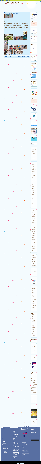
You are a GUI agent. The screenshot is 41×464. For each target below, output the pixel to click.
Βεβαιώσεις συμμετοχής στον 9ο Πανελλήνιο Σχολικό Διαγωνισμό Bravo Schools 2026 (34, 150)
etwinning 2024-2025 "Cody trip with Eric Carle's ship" (34, 170)
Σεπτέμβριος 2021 (33, 242)
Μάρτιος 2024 (33, 225)
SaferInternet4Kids (33, 178)
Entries (33, 421)
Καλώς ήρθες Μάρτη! (7, 56)
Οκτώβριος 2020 (33, 248)
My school (33, 443)
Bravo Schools (33, 163)
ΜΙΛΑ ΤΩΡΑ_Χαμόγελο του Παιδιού (34, 196)
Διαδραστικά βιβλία (33, 295)
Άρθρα (35, 375)
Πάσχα (36, 384)
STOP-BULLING (33, 322)
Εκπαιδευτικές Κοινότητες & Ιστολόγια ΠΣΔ (33, 423)
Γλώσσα (14, 432)
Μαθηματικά (33, 194)
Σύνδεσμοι (33, 203)
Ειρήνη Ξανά (33, 188)
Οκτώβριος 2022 (33, 235)
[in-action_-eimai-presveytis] (34, 95)
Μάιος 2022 (33, 237)
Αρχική (13, 428)
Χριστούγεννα (33, 388)
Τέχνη (16, 54)
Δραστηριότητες (7, 54)
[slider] (38, 440)
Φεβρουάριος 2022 (33, 239)
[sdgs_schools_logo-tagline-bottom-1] (34, 110)
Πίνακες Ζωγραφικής (14, 54)
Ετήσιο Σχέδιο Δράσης (33, 382)
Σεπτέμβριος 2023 (33, 229)
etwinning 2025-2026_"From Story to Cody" (34, 172)
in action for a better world (24, 444)
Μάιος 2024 (33, 224)
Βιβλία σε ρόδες (33, 184)
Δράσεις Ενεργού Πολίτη (15, 457)
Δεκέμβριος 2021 (33, 240)
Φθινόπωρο (32, 387)
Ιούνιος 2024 (33, 223)
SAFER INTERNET (33, 321)
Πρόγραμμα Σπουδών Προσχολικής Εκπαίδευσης (34, 201)
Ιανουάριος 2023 (33, 233)
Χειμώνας (35, 387)
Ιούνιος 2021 (33, 243)
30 (31, 273)
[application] (35, 440)
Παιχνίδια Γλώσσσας (34, 197)
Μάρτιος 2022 (33, 238)
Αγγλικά (33, 376)
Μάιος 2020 (33, 250)
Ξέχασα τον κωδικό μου (34, 432)
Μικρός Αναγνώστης (34, 305)
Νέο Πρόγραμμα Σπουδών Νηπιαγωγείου (33, 307)
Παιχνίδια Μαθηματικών (16, 434)
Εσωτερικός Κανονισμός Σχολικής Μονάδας (34, 193)
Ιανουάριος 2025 (33, 220)
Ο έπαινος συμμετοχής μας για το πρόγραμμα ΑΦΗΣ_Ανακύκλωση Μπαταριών (34, 153)
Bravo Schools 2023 (34, 257)
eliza (32, 319)
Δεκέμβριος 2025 (33, 214)
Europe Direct (33, 173)
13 (34, 271)
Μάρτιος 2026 (33, 212)
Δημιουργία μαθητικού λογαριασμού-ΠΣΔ (6, 449)
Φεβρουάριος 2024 (33, 226)
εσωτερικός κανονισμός (32, 390)
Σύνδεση (2, 438)
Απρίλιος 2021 (33, 244)
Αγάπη (31, 376)
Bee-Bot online (33, 288)
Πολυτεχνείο (32, 386)
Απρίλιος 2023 (33, 231)
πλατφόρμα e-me (33, 308)
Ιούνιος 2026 (33, 210)
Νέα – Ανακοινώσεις (14, 429)
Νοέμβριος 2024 (33, 221)
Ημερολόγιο (33, 399)
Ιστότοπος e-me (33, 400)
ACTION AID (33, 317)
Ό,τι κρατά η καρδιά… (34, 155)
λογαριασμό (35, 433)
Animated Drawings (24, 442)
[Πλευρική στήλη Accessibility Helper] (40, 1)
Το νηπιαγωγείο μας (34, 401)
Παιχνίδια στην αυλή (34, 385)
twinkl (32, 293)
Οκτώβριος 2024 (33, 222)
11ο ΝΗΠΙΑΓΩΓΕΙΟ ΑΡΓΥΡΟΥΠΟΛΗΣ (14, 2)
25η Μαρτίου (32, 373)
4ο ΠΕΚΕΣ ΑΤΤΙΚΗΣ (4, 443)
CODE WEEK (23, 443)
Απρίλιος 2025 (33, 218)
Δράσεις (32, 380)
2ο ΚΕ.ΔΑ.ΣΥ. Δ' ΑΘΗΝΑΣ (5, 442)
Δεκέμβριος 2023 (33, 227)
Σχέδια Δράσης (14, 440)
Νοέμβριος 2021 (33, 241)
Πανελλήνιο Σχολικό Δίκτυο (33, 343)
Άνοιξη (11, 54)
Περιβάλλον (33, 199)
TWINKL (32, 179)
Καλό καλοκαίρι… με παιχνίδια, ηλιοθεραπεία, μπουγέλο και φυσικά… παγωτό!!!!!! (34, 264)
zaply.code (33, 294)
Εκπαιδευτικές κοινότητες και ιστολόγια (4, 0)
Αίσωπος (23, 447)
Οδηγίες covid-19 (33, 384)
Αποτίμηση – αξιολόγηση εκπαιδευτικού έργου (34, 183)
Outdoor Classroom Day (15, 456)
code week (33, 164)
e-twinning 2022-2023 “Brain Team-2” (16, 454)
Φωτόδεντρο (33, 310)
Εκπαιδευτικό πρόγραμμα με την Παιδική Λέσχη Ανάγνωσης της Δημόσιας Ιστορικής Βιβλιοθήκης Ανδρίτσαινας (34, 351)
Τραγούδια (34, 386)
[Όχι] (40, 462)
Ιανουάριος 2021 (33, 246)
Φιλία (33, 387)
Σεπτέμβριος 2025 (33, 216)
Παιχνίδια (32, 385)
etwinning (33, 166)
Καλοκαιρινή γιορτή (33, 261)
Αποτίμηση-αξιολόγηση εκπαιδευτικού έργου (34, 398)
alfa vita (32, 318)
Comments (33, 422)
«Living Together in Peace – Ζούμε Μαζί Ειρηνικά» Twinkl (34, 181)
